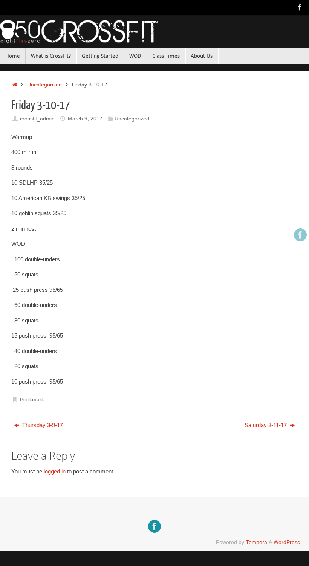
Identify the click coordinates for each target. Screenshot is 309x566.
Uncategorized (44, 85)
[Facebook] (300, 7)
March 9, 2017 (85, 119)
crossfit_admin (37, 119)
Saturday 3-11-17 (266, 425)
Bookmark (32, 400)
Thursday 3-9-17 (42, 425)
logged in (55, 471)
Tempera (256, 542)
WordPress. (287, 542)
